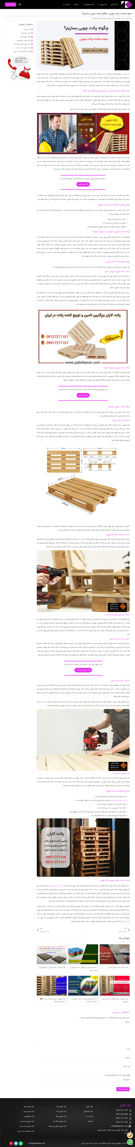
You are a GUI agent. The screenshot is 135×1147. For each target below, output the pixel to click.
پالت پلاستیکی (89, 4)
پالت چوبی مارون (28, 1111)
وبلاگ (123, 18)
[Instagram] (11, 1143)
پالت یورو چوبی (83, 184)
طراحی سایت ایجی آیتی (89, 1143)
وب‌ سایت (126, 1066)
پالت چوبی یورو (29, 1106)
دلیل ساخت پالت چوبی (56, 886)
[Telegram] (16, 1143)
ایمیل (127, 1058)
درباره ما (76, 4)
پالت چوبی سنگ (61, 1116)
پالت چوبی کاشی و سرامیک (57, 1126)
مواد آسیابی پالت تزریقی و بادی (118, 967)
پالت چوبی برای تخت (83, 670)
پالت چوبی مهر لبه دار (27, 1121)
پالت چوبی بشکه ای (59, 1121)
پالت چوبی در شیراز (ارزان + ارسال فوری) (52, 967)
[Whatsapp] (21, 1143)
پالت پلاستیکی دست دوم (26, 1131)
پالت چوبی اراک (61, 1111)
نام (128, 1049)
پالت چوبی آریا (61, 1106)
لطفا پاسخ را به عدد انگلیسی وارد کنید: (117, 1075)
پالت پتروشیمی (83, 395)
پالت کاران (114, 4)
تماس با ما (66, 4)
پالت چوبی (103, 4)
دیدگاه (127, 1022)
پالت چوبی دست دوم (119, 800)
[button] (19, 4)
